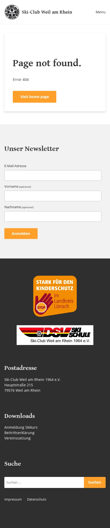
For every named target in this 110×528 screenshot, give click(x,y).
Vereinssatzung (17, 438)
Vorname (17, 186)
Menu (101, 11)
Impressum (13, 499)
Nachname (19, 207)
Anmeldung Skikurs (21, 427)
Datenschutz (36, 499)
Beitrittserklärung (19, 432)
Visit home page (34, 96)
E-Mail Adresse (15, 166)
